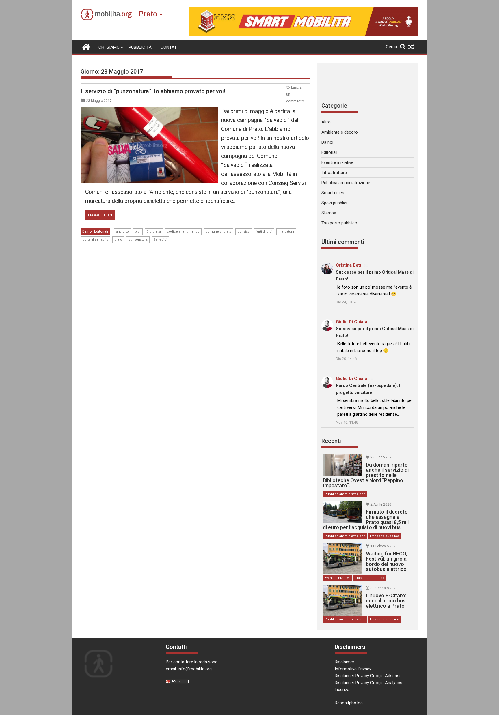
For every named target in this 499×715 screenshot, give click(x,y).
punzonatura (138, 240)
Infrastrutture (334, 172)
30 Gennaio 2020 (384, 588)
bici (138, 231)
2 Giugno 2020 (382, 457)
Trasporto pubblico (339, 223)
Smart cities (332, 192)
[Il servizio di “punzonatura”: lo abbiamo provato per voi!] (149, 110)
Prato (148, 14)
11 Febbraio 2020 (384, 546)
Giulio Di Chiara (351, 321)
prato (118, 240)
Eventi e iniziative (337, 162)
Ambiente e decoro (339, 132)
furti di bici (264, 231)
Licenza (342, 689)
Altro (326, 122)
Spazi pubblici (334, 202)
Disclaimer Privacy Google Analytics (368, 682)
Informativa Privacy (353, 668)
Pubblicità (140, 47)
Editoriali (101, 231)
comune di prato (218, 231)
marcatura (286, 231)
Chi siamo (109, 47)
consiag (243, 231)
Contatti (170, 47)
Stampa (328, 213)
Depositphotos (349, 702)
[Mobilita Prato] (86, 46)
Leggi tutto (100, 215)
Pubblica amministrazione (345, 182)
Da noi (87, 231)
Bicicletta (154, 231)
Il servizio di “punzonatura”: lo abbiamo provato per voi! (153, 91)
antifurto (122, 231)
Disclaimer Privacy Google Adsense (368, 675)
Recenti (331, 440)
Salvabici (160, 240)
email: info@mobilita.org (189, 668)
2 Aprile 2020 (380, 504)
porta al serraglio (95, 240)
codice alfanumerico (183, 231)
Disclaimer (344, 662)
